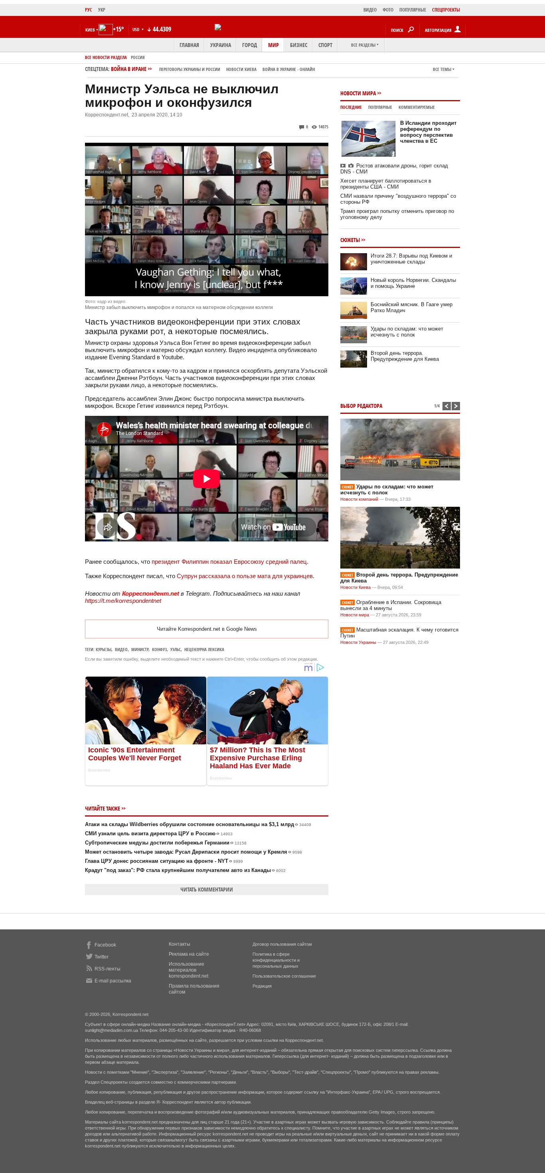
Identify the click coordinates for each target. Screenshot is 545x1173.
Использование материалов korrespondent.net (188, 970)
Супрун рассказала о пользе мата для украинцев (245, 576)
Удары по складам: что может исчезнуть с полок (407, 332)
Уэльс (175, 649)
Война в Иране (213, 69)
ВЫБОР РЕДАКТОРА (361, 405)
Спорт (325, 45)
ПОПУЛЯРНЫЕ (412, 9)
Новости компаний (359, 499)
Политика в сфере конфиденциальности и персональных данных (276, 960)
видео (121, 649)
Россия (138, 57)
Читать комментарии (206, 889)
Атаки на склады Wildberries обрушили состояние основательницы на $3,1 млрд (198, 824)
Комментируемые (417, 107)
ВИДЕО (370, 9)
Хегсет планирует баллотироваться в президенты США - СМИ (385, 184)
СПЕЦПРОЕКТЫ (446, 9)
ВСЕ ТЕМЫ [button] (442, 69)
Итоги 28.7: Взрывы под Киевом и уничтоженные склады (411, 259)
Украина (220, 45)
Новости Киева (355, 587)
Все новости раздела (106, 57)
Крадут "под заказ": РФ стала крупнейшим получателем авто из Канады (185, 870)
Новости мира (358, 93)
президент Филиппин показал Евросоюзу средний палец (229, 561)
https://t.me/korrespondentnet (123, 600)
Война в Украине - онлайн (289, 69)
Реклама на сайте (189, 954)
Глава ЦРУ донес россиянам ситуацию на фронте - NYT (164, 861)
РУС (88, 9)
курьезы (103, 649)
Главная (189, 45)
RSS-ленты (107, 969)
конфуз (159, 649)
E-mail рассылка (113, 981)
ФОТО (388, 9)
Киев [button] (90, 30)
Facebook (105, 945)
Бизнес (298, 45)
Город (249, 45)
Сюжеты (350, 240)
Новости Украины (358, 642)
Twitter (102, 957)
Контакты (179, 944)
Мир (273, 45)
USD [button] (136, 29)
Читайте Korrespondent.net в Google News (207, 629)
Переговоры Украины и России (189, 69)
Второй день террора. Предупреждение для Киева (405, 356)
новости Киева (241, 69)
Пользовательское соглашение (284, 976)
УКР (101, 9)
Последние (351, 107)
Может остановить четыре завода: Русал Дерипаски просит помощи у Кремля (193, 852)
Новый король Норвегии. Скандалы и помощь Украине (413, 283)
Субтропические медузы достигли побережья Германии (166, 843)
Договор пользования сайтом (282, 944)
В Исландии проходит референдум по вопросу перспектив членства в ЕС (428, 132)
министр (139, 649)
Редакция (262, 986)
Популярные (380, 107)
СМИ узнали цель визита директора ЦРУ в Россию (159, 833)
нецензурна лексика (204, 649)
